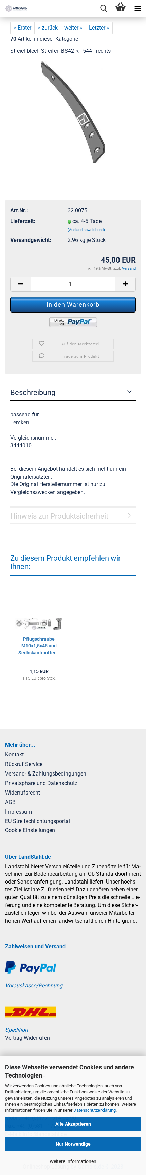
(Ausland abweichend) (86, 230)
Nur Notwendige (73, 1144)
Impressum (18, 811)
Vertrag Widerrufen (27, 1038)
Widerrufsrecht (22, 792)
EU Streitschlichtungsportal (37, 821)
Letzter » (99, 27)
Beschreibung (32, 392)
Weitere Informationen (73, 1161)
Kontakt (14, 754)
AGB (10, 802)
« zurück (48, 27)
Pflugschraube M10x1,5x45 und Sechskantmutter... (38, 645)
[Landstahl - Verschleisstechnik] (13, 8)
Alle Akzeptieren (73, 1124)
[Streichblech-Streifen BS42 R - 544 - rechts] (73, 111)
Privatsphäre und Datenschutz (41, 783)
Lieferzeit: (22, 221)
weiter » (73, 27)
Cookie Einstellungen (30, 830)
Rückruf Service (23, 764)
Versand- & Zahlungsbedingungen (45, 773)
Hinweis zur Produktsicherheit (59, 516)
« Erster (22, 27)
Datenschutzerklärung (94, 1110)
